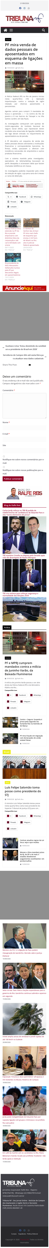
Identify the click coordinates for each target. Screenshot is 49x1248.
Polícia (8, 39)
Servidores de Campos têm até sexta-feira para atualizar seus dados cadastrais (23, 357)
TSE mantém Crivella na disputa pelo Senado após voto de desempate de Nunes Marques (24, 556)
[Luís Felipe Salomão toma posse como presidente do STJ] (24, 767)
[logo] (18, 1180)
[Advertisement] (24, 316)
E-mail (6, 434)
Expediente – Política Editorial (28, 1234)
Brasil (7, 782)
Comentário (9, 390)
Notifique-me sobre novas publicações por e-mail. (23, 472)
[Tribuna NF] (5, 30)
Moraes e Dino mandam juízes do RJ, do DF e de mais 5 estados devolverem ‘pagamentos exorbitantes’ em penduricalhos (32, 856)
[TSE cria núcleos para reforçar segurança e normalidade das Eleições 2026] (24, 598)
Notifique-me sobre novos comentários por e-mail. (23, 461)
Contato (14, 1234)
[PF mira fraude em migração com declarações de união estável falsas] (10, 739)
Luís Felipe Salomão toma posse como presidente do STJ (23, 791)
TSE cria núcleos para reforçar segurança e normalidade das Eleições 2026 (20, 594)
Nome (6, 422)
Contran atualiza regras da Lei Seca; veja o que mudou (32, 841)
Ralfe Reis (20, 68)
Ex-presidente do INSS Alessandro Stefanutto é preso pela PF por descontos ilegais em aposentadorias (12, 269)
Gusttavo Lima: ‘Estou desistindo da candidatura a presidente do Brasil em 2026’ (25, 348)
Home (8, 181)
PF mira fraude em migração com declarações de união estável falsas (31, 738)
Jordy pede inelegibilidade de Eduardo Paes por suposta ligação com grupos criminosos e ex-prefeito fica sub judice (24, 1120)
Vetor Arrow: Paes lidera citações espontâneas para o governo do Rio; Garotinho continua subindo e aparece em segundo (24, 993)
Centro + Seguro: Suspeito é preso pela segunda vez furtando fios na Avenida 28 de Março (31, 722)
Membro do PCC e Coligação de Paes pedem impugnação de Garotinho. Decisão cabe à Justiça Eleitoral (22, 953)
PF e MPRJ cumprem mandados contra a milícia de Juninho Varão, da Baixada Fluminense (23, 668)
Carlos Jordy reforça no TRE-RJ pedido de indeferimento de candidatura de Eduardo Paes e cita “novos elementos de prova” (23, 512)
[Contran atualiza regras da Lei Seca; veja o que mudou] (10, 843)
